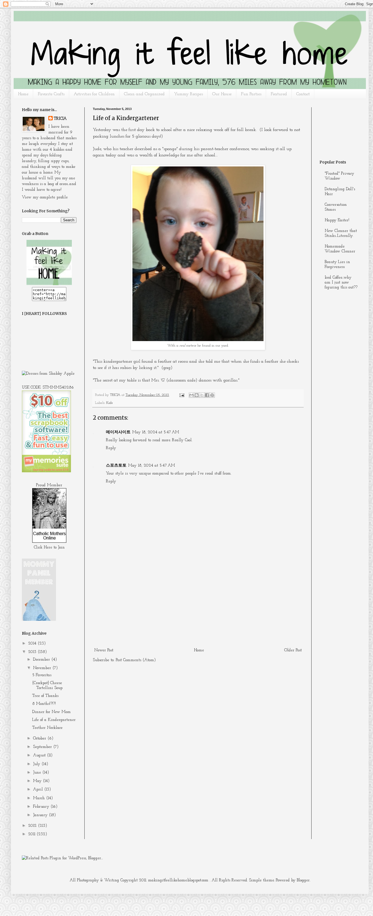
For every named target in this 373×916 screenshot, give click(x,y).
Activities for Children (94, 94)
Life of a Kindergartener (54, 720)
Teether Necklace (47, 728)
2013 (33, 652)
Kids (109, 403)
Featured (279, 94)
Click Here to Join (49, 547)
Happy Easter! (337, 220)
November (42, 668)
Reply (111, 448)
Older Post (293, 650)
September (43, 747)
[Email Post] (181, 395)
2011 (32, 834)
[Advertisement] (198, 605)
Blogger (303, 880)
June (37, 773)
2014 (33, 644)
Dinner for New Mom (51, 712)
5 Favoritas (41, 675)
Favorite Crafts (51, 94)
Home (23, 94)
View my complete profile (45, 197)
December (42, 660)
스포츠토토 (116, 466)
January (41, 815)
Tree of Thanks (45, 696)
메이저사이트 (118, 432)
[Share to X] (202, 395)
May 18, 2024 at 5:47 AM (155, 432)
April (38, 789)
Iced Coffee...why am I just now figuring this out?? (341, 283)
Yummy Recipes (188, 94)
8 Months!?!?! (44, 704)
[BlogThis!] (196, 395)
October (40, 738)
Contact (303, 94)
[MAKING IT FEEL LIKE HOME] (49, 284)
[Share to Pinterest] (212, 395)
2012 (33, 826)
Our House (222, 94)
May (38, 781)
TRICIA (60, 119)
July (37, 764)
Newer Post (103, 650)
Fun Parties (251, 94)
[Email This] (191, 395)
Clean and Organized (144, 94)
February (42, 807)
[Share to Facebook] (207, 395)
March (39, 798)
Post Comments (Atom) (136, 660)
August (40, 755)
